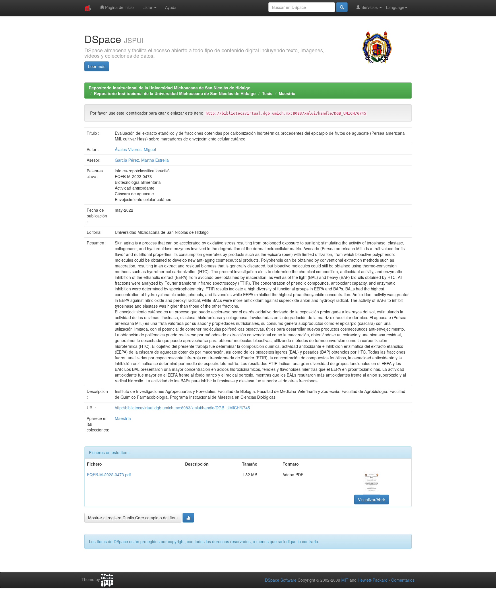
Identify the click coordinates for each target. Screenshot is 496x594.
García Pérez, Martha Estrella (142, 160)
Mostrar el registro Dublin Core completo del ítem (133, 517)
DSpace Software (281, 580)
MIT (344, 580)
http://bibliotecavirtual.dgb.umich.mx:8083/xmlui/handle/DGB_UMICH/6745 (182, 407)
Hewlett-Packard (373, 580)
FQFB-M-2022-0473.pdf (109, 474)
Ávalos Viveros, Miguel (135, 149)
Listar (148, 7)
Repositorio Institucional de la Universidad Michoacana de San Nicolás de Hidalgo (170, 87)
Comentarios (402, 580)
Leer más (96, 66)
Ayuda (171, 7)
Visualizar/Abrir (371, 499)
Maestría (287, 93)
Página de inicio (119, 7)
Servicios (369, 7)
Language (395, 7)
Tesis (267, 93)
